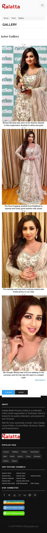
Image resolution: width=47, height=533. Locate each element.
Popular (8, 392)
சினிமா (15, 452)
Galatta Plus (6, 476)
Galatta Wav (6, 481)
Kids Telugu (35, 483)
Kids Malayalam (22, 483)
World (12, 456)
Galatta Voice (21, 473)
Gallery (5, 461)
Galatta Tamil (6, 473)
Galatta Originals (8, 478)
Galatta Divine (36, 476)
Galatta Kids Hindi (8, 483)
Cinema (6, 452)
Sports (20, 456)
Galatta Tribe (20, 478)
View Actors (40, 380)
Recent (21, 392)
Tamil (13, 18)
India (5, 456)
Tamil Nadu (34, 452)
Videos (14, 461)
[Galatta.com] (11, 6)
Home (6, 18)
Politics (24, 452)
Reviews (37, 456)
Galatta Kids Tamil (22, 481)
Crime (28, 456)
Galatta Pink (20, 476)
